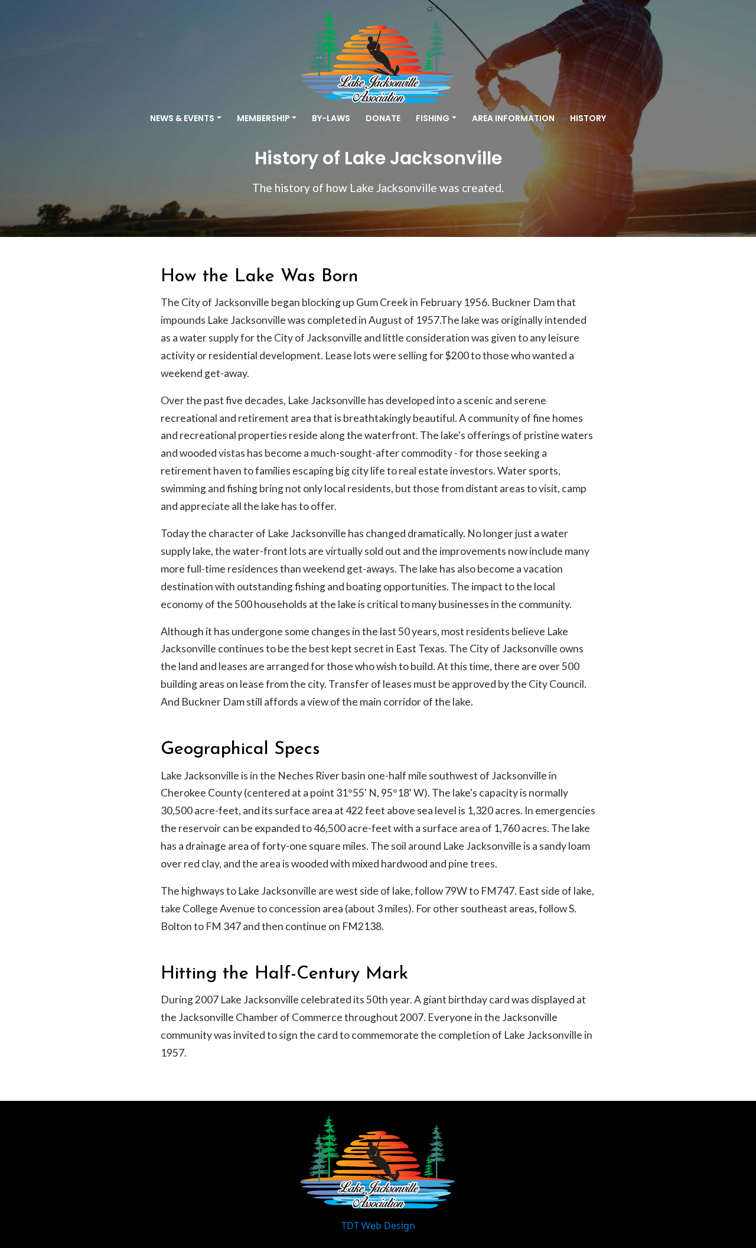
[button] (185, 118)
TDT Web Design (378, 1225)
